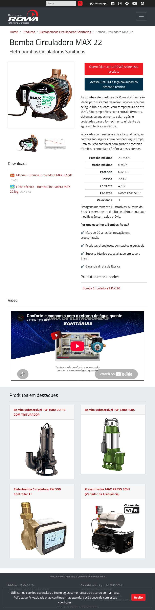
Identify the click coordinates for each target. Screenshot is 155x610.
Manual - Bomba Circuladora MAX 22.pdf (44, 175)
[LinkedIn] (112, 3)
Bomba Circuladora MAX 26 (101, 288)
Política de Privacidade (29, 597)
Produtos (29, 31)
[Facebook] (127, 3)
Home (14, 31)
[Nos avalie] (142, 3)
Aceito (138, 597)
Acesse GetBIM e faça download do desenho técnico (114, 84)
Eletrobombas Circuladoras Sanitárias (65, 31)
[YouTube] (134, 3)
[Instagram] (119, 3)
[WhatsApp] (98, 3)
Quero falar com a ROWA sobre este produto (113, 69)
